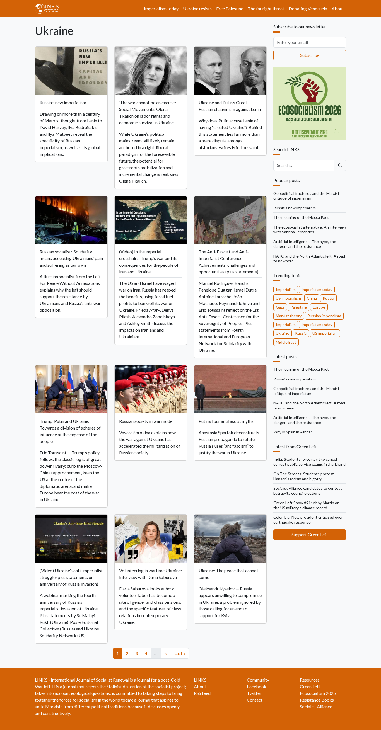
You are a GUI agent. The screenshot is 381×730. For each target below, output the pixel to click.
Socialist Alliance (316, 706)
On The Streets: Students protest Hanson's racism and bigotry (303, 476)
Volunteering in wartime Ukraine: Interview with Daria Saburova (150, 574)
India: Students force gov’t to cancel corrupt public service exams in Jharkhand (309, 462)
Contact (254, 699)
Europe (319, 307)
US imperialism (288, 298)
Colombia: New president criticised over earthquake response (308, 520)
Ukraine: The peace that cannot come (228, 574)
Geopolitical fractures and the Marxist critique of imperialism (306, 196)
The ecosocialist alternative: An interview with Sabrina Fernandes (309, 229)
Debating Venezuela (308, 8)
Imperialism (286, 289)
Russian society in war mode (145, 421)
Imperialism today (161, 8)
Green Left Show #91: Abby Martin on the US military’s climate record (306, 505)
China (312, 298)
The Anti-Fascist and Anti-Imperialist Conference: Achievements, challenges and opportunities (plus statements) (228, 261)
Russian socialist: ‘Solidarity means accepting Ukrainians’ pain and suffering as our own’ (71, 258)
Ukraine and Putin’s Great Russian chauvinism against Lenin (230, 106)
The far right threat (266, 8)
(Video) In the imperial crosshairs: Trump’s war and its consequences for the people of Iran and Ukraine (149, 261)
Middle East (286, 342)
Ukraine (282, 333)
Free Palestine (229, 8)
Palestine (298, 307)
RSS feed (202, 693)
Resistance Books (317, 699)
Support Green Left (309, 534)
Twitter (254, 693)
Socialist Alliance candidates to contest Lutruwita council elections (307, 491)
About (338, 8)
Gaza (280, 307)
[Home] (49, 9)
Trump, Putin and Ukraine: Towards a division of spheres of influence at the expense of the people (70, 431)
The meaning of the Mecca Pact (301, 217)
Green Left (310, 686)
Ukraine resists (197, 8)
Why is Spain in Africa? (292, 432)
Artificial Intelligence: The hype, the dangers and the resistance (304, 244)
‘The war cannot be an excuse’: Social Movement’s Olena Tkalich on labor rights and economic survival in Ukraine (147, 112)
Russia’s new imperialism (63, 102)
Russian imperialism (324, 315)
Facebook (256, 686)
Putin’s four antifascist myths (226, 421)
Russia (328, 298)
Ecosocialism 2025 (318, 693)
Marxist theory (289, 315)
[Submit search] (340, 165)
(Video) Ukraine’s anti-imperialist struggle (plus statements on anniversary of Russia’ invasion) (71, 577)
